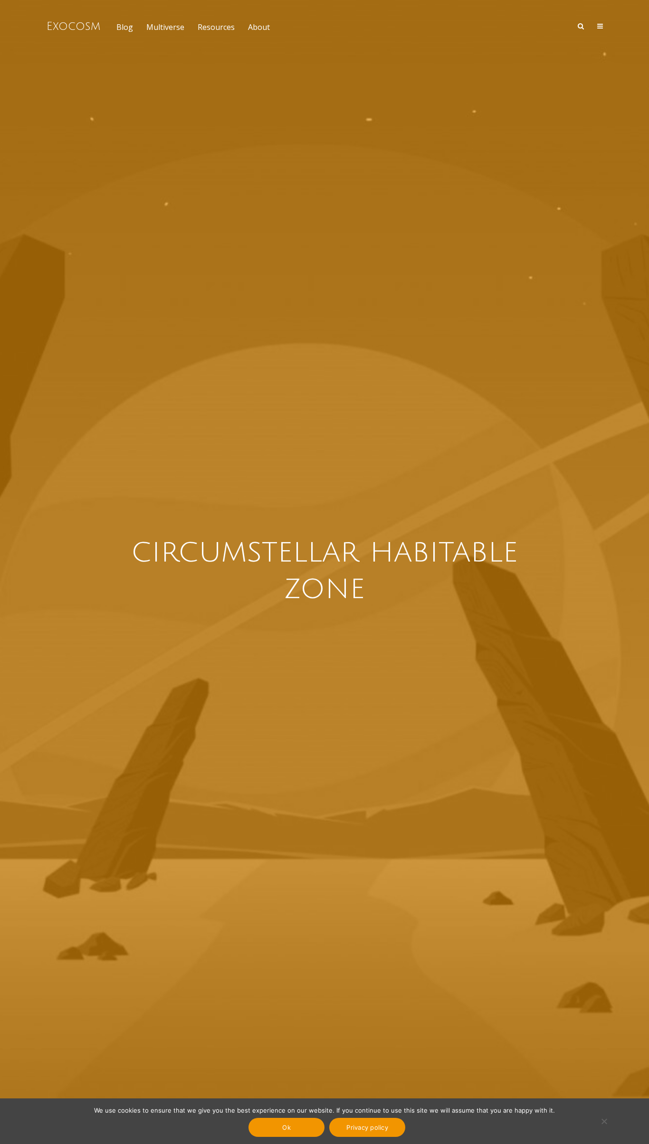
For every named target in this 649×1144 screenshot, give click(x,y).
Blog (124, 27)
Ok (286, 1127)
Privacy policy (367, 1127)
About (259, 27)
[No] (604, 1121)
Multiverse (165, 27)
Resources (216, 27)
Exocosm (73, 26)
